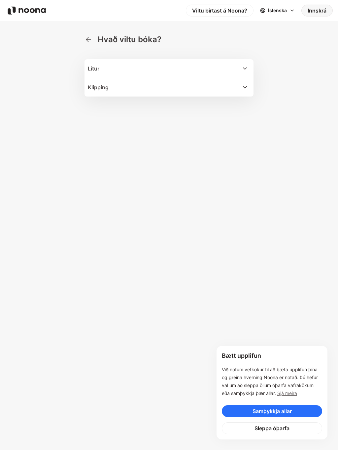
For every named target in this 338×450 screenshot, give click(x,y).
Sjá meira (287, 393)
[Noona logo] (26, 10)
